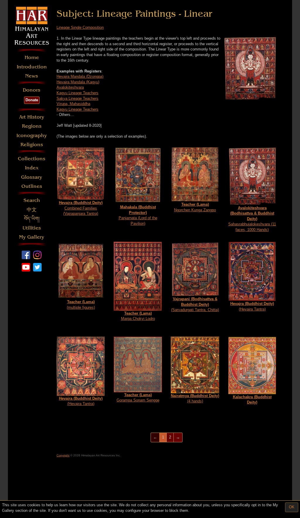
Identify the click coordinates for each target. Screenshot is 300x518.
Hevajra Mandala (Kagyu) (78, 82)
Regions (32, 126)
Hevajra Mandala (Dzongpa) (80, 76)
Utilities (32, 228)
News (31, 76)
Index (32, 168)
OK (291, 507)
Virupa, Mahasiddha (73, 104)
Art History (31, 117)
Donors (31, 90)
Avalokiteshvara (70, 87)
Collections (31, 158)
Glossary (31, 177)
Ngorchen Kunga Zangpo (195, 207)
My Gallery (31, 237)
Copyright (63, 455)
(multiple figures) (81, 305)
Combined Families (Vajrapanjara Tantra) (81, 208)
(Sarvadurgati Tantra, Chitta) (195, 304)
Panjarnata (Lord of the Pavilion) (138, 215)
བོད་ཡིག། (32, 219)
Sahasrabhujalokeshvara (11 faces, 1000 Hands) (252, 219)
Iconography (31, 135)
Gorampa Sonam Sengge (138, 398)
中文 (32, 209)
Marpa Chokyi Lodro (138, 316)
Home (32, 57)
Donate (31, 100)
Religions (32, 144)
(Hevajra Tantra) (252, 306)
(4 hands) (195, 399)
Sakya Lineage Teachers (77, 98)
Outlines (31, 186)
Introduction (32, 67)
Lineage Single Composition (80, 27)
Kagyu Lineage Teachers (77, 93)
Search (31, 200)
